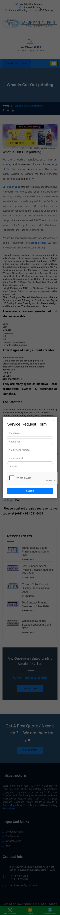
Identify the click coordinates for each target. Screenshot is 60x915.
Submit (30, 490)
